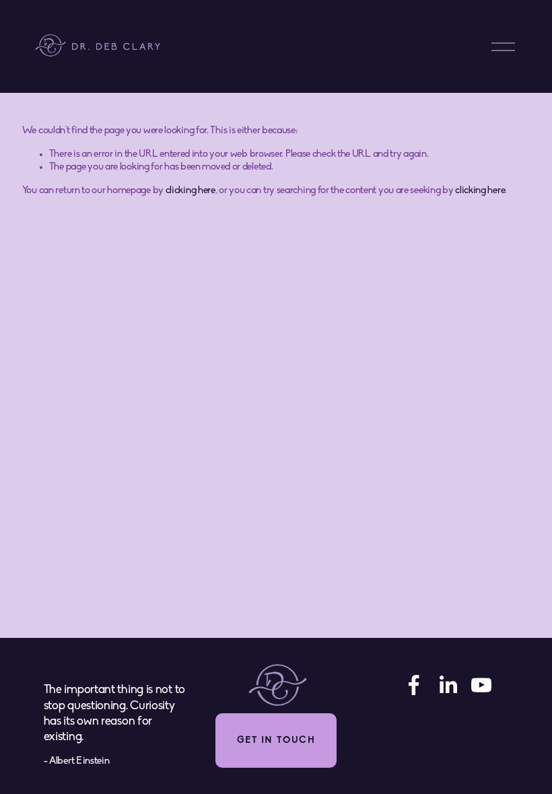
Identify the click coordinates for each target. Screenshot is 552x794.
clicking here (190, 191)
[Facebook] (414, 685)
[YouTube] (481, 685)
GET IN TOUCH (276, 740)
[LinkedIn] (447, 685)
